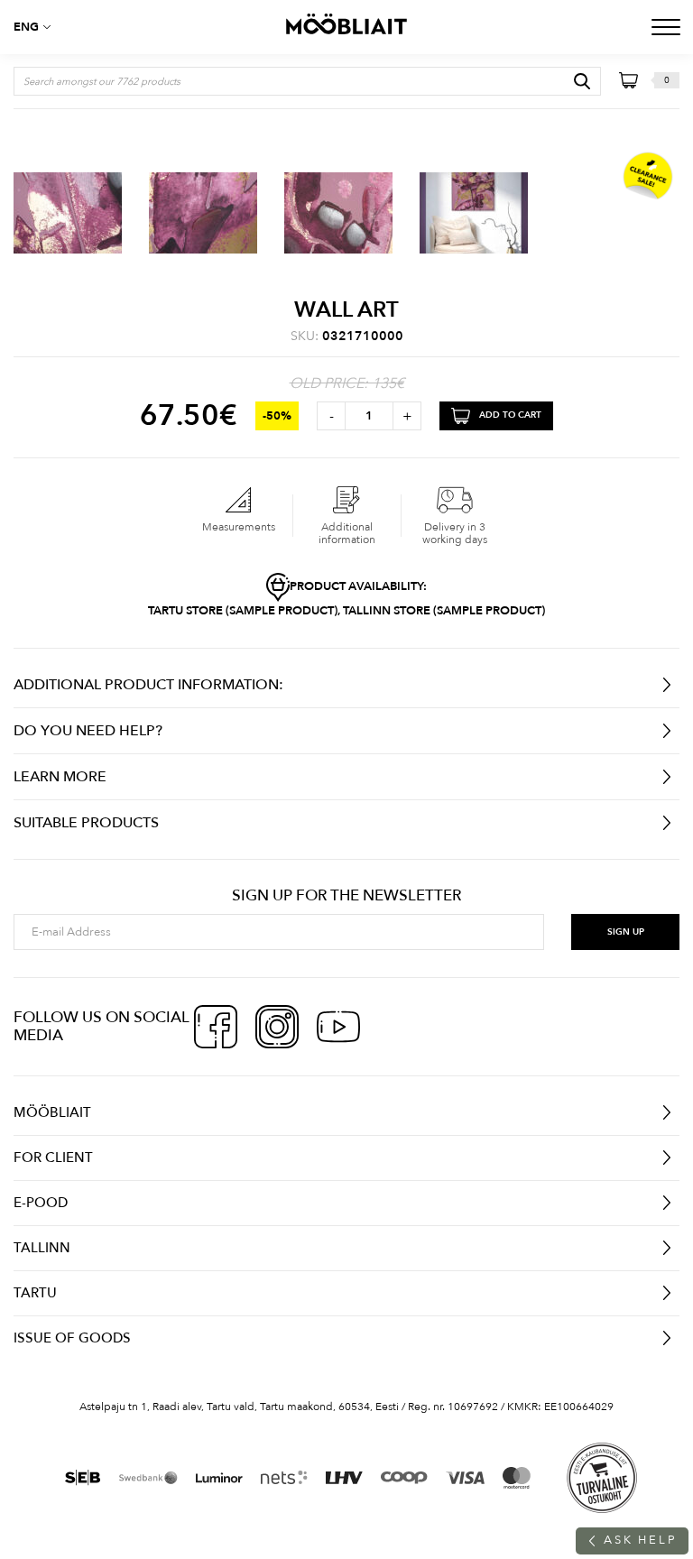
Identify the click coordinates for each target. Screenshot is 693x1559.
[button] (36, 27)
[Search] (582, 81)
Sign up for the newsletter (346, 896)
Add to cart (510, 416)
